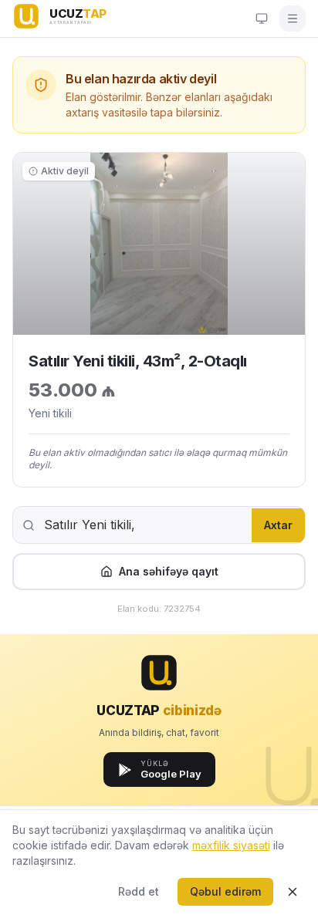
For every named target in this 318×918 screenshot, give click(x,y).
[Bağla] (292, 892)
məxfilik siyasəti (231, 845)
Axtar (278, 525)
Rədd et (138, 891)
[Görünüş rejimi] (262, 18)
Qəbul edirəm (225, 891)
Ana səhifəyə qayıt (168, 571)
